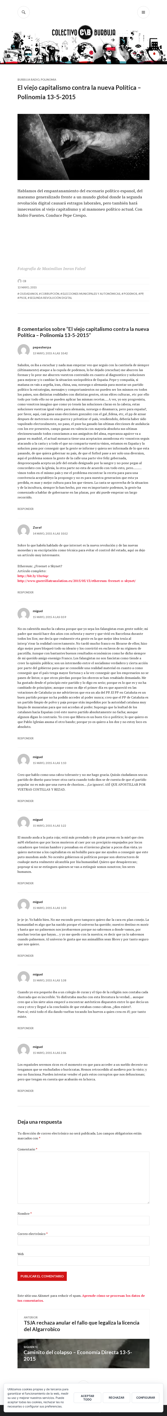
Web (21, 1254)
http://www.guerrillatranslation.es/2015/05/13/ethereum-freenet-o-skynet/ (77, 580)
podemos (130, 293)
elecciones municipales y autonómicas (91, 293)
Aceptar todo (87, 1397)
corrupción (50, 293)
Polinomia (48, 79)
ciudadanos (29, 293)
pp (141, 293)
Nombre (25, 1213)
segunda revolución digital (51, 297)
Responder (26, 509)
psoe (23, 297)
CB (24, 281)
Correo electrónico (33, 1233)
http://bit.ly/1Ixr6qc (33, 576)
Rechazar (116, 1397)
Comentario (27, 1149)
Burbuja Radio (29, 79)
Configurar (145, 1397)
